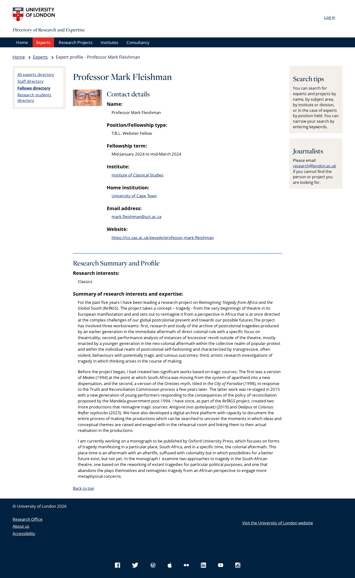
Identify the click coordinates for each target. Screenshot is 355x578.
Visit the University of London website (277, 523)
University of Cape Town (134, 196)
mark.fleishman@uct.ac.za (136, 216)
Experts (43, 42)
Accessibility (24, 533)
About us (21, 526)
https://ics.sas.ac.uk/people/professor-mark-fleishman (163, 237)
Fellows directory (33, 88)
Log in (329, 17)
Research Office (28, 519)
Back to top (83, 488)
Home (22, 42)
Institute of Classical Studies (137, 175)
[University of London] (49, 14)
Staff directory (30, 81)
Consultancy (138, 42)
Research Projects (75, 42)
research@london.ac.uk (314, 166)
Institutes (109, 42)
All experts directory (35, 74)
